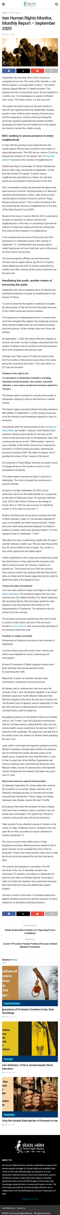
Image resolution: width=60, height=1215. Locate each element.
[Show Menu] (3, 4)
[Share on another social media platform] (51, 71)
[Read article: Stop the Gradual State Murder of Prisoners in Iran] (30, 1097)
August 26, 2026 (9, 1017)
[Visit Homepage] (29, 4)
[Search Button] (56, 4)
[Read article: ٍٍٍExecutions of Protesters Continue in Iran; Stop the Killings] (30, 986)
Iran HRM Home (8, 1208)
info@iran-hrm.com (30, 1199)
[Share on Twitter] (23, 71)
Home (4, 13)
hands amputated (10, 594)
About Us (21, 1208)
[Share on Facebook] (9, 71)
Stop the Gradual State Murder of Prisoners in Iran (30, 1120)
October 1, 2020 (8, 34)
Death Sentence (11, 1004)
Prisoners (9, 1115)
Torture (8, 1059)
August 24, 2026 (9, 1072)
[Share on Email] (37, 71)
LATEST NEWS (14, 13)
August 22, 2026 (9, 1125)
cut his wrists (17, 626)
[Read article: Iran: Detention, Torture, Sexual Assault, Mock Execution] (30, 1041)
